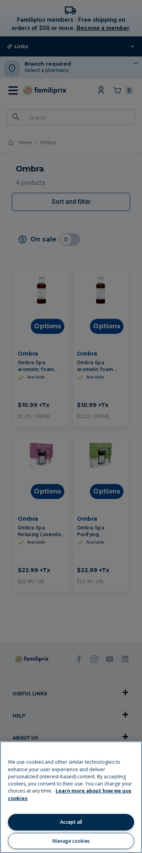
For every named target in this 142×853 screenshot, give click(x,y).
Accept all (71, 822)
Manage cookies (71, 841)
